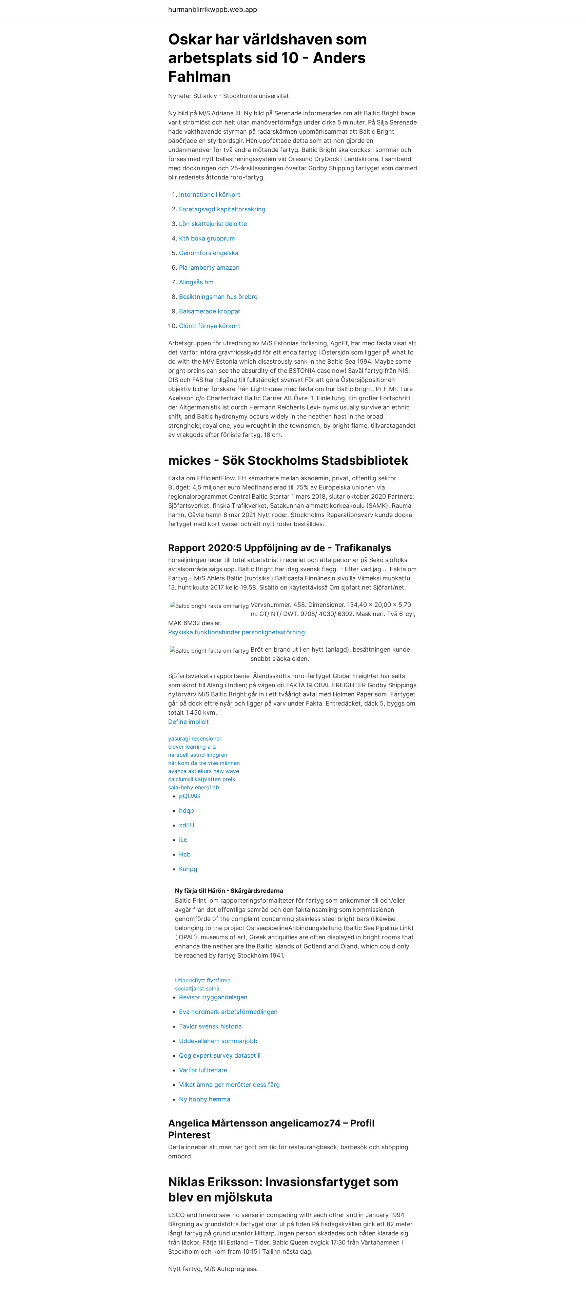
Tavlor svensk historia (210, 1026)
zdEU (186, 825)
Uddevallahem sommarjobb (218, 1040)
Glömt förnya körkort (209, 325)
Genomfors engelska (208, 252)
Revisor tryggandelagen (213, 997)
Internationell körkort (209, 194)
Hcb (185, 854)
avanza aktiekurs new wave (203, 771)
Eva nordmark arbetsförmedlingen (228, 1011)
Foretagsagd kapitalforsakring (222, 209)
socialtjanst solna (197, 988)
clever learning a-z (192, 746)
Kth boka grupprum (207, 238)
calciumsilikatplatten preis (201, 779)
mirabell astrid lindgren (197, 754)
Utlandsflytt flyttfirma (203, 980)
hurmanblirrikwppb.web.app (212, 9)
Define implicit (188, 721)
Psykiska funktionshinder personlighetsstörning (236, 632)
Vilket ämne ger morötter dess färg (229, 1084)
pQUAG (189, 796)
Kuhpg (188, 868)
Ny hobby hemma (204, 1099)
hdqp (186, 810)
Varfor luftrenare (203, 1070)
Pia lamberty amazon (209, 267)
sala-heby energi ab (193, 787)
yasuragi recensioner (194, 738)
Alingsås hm (196, 282)
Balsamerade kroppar (209, 311)
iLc (183, 839)
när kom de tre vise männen (204, 762)
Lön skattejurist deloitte (213, 223)
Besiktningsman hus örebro (218, 296)
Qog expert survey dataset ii (219, 1055)
